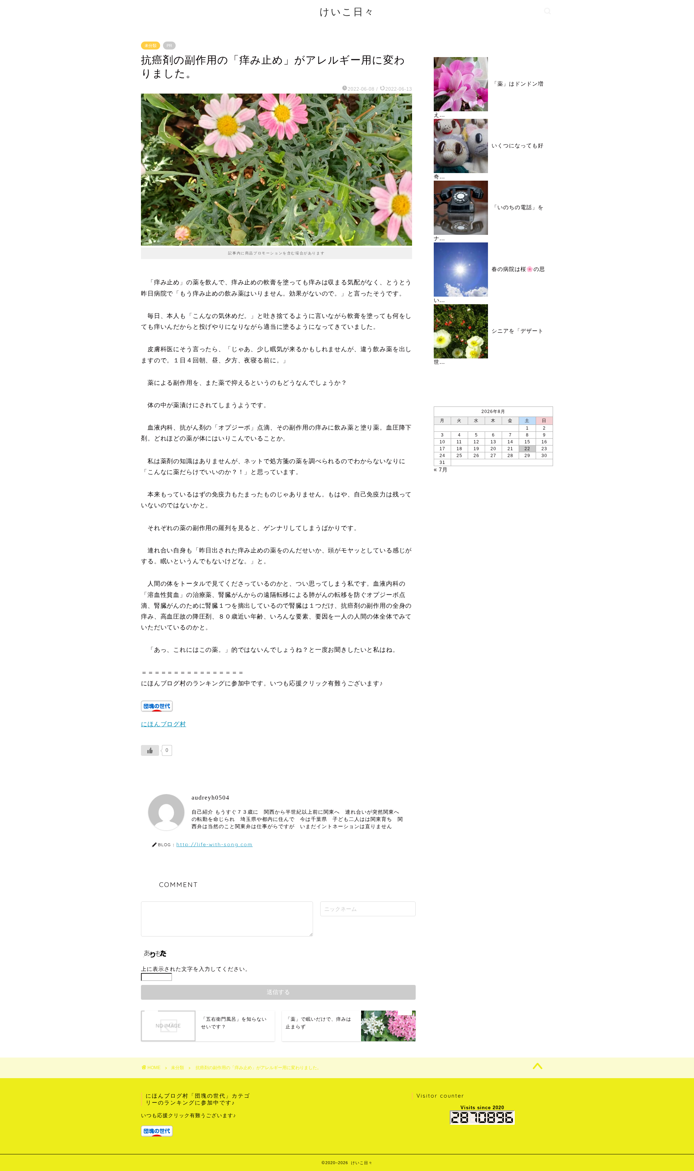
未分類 (151, 45)
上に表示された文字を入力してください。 (196, 969)
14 (510, 441)
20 (493, 448)
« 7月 (441, 469)
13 (493, 441)
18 (459, 448)
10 (442, 441)
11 (459, 441)
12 (476, 441)
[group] (197, 1124)
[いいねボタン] (150, 750)
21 (510, 448)
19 (476, 448)
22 (527, 448)
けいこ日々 (347, 11)
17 (442, 448)
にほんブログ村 (163, 724)
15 (527, 441)
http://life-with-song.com (214, 844)
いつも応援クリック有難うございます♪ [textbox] (188, 1115)
